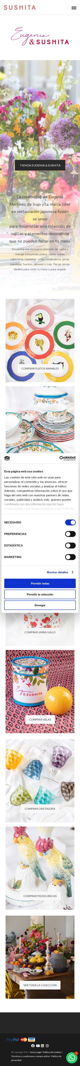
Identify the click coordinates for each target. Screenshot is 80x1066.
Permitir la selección (40, 594)
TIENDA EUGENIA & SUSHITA (40, 165)
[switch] (70, 534)
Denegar (40, 605)
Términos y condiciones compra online (30, 1056)
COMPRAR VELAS (40, 719)
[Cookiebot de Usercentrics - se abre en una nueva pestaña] (59, 458)
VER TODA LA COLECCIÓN (40, 985)
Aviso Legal (35, 1052)
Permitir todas (40, 583)
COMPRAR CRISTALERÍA (40, 808)
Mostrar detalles (57, 572)
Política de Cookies (52, 1052)
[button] (71, 1057)
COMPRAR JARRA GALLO (40, 632)
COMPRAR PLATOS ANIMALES (40, 368)
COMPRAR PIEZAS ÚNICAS (40, 896)
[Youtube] (37, 1045)
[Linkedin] (42, 1045)
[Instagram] (47, 1045)
